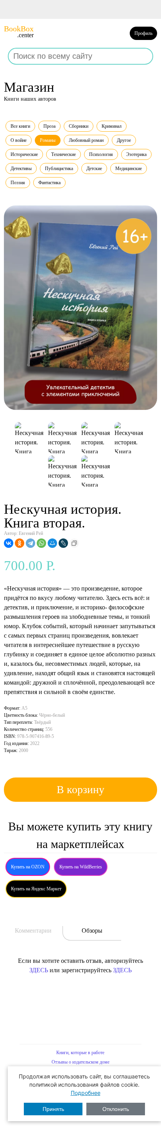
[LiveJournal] (63, 543)
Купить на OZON (28, 867)
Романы (47, 140)
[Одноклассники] (19, 543)
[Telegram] (30, 543)
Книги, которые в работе (80, 1052)
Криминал (112, 126)
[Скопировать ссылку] (74, 543)
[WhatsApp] (41, 543)
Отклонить (115, 1109)
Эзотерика (136, 154)
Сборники (78, 126)
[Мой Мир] (52, 543)
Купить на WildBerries (80, 867)
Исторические (24, 154)
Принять (53, 1109)
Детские (94, 168)
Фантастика (49, 182)
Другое (124, 140)
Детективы (21, 168)
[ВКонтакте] (8, 543)
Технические (63, 154)
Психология (101, 154)
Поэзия (18, 182)
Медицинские (128, 168)
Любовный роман (86, 140)
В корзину (80, 789)
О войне (19, 140)
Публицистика (59, 168)
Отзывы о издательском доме (80, 1062)
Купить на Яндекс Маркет (36, 889)
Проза (49, 126)
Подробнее (85, 1092)
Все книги (20, 126)
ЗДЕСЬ (38, 970)
